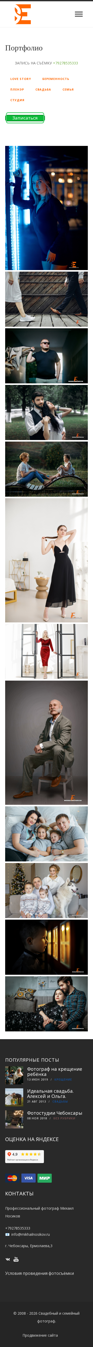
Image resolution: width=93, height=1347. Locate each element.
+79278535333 (17, 1228)
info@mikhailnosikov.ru (30, 1234)
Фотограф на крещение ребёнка (54, 1071)
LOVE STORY (20, 79)
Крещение (63, 1079)
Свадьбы (60, 1101)
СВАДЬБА (43, 89)
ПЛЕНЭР (17, 89)
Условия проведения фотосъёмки (39, 1273)
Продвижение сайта (40, 1335)
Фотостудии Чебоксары (54, 1113)
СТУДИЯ (17, 100)
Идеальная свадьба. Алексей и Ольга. (50, 1093)
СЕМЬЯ (68, 89)
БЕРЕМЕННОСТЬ (55, 79)
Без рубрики (64, 1118)
